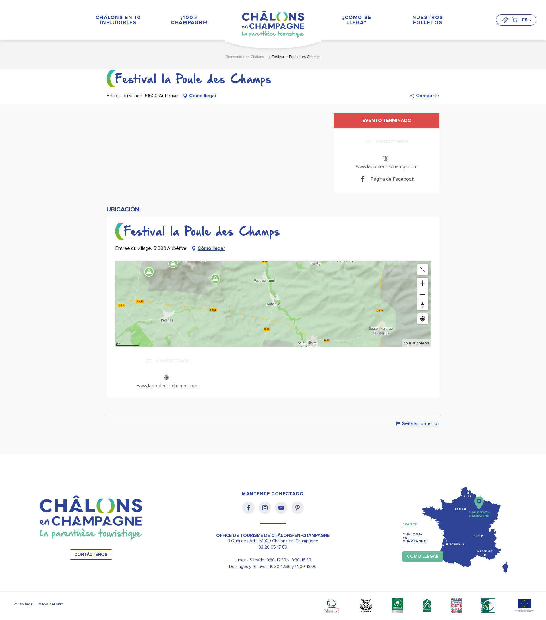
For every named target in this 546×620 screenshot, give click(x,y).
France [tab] (409, 524)
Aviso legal (24, 604)
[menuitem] (118, 20)
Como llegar (423, 556)
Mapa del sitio (50, 604)
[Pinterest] (297, 511)
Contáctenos (90, 554)
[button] (526, 20)
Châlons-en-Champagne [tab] (414, 537)
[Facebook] (250, 511)
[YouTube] (283, 511)
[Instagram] (267, 511)
